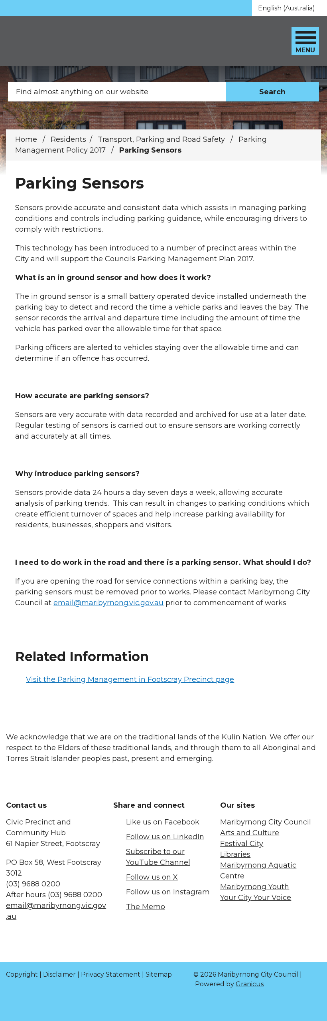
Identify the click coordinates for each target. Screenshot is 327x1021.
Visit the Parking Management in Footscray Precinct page (130, 679)
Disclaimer (59, 974)
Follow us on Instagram (168, 892)
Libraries (235, 854)
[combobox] (289, 8)
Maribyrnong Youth (254, 886)
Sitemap (159, 974)
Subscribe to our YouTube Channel (158, 857)
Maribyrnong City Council (265, 822)
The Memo (145, 906)
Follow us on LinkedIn (165, 836)
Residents (68, 139)
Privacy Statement (110, 974)
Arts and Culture (249, 832)
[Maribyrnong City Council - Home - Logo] (66, 41)
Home (26, 139)
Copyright (22, 974)
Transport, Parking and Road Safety (162, 139)
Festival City (241, 843)
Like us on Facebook (162, 822)
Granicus (250, 984)
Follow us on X (152, 877)
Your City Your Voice (255, 897)
